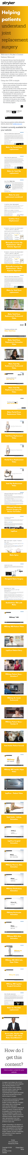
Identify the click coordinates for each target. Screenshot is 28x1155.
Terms (22, 1149)
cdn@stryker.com (17, 124)
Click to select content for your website (14, 1071)
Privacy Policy (19, 1147)
